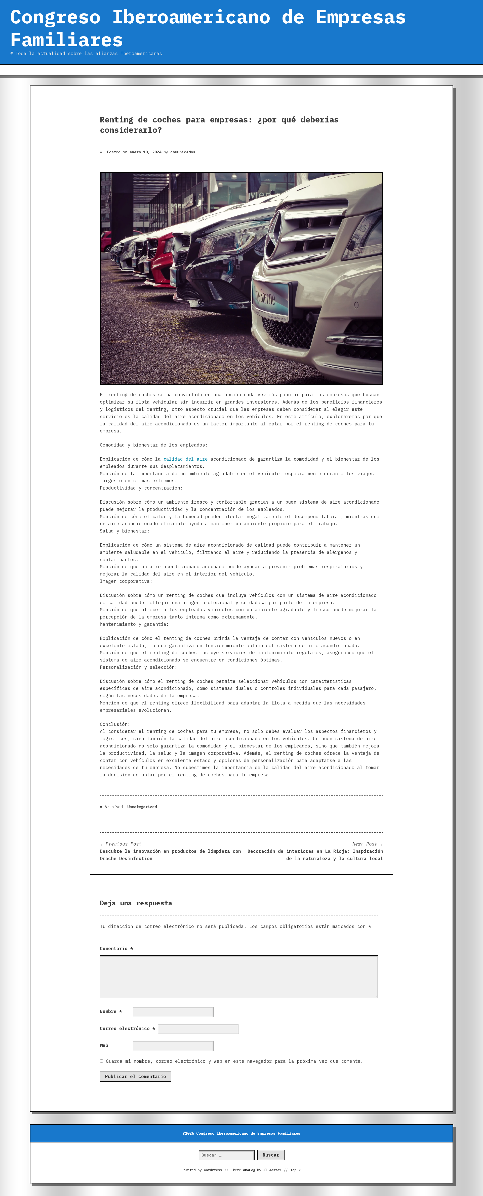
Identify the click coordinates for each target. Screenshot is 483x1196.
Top (295, 1170)
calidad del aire (187, 459)
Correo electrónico (127, 1028)
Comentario (116, 948)
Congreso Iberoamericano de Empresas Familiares (208, 28)
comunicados (182, 151)
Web (104, 1045)
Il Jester (272, 1170)
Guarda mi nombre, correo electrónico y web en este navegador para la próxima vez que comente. (234, 1061)
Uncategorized (142, 806)
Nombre (111, 1011)
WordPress (213, 1170)
